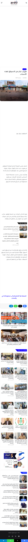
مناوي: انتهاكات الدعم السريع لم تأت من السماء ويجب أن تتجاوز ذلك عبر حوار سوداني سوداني (10, 498)
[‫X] (20, 306)
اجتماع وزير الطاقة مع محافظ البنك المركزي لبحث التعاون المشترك (7, 442)
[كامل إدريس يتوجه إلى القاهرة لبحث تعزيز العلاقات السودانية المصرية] (23, 505)
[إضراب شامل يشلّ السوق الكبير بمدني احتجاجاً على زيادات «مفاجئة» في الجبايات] (23, 228)
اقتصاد (24, 69)
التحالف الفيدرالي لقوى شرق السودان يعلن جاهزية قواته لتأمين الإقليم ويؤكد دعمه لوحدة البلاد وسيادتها (9, 486)
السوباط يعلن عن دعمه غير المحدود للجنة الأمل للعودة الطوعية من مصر (22, 362)
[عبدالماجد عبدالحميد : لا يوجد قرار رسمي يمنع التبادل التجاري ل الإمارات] (7, 386)
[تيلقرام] (11, 306)
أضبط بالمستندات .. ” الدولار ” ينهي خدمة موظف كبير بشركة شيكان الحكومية (21, 427)
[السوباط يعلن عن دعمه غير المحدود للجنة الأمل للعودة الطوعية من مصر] (21, 356)
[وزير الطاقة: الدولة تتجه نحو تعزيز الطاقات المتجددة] (7, 356)
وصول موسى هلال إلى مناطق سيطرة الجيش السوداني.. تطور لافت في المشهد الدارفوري (10, 511)
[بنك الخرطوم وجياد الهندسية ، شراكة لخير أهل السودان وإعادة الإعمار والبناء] (7, 370)
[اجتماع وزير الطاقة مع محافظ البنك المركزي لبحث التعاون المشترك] (7, 435)
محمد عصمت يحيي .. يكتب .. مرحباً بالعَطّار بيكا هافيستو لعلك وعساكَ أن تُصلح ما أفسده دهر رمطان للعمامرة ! (10, 477)
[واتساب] (16, 306)
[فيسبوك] (25, 306)
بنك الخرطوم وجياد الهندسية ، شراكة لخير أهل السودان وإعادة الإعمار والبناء (7, 377)
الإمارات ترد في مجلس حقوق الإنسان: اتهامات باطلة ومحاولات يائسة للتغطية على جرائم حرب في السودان (9, 517)
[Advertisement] (14, 21)
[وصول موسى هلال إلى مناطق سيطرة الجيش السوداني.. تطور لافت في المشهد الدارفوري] (23, 511)
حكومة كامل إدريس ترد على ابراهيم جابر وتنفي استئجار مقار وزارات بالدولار (7, 427)
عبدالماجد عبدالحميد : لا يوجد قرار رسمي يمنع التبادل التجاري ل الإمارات (7, 393)
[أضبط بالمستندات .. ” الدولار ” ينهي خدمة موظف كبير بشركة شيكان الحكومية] (21, 421)
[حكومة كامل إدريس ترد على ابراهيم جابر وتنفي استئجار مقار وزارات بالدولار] (7, 421)
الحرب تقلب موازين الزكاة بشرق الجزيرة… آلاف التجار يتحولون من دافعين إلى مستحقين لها (21, 442)
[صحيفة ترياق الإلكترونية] (14, 3)
